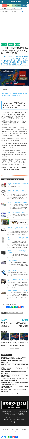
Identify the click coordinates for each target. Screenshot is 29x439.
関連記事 (4, 331)
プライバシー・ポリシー (14, 429)
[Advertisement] (14, 27)
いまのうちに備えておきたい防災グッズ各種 (17, 183)
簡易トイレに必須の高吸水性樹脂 (16, 212)
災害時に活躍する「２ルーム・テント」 (18, 291)
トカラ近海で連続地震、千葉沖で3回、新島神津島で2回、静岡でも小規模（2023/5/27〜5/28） (14, 379)
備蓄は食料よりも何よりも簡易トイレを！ (17, 191)
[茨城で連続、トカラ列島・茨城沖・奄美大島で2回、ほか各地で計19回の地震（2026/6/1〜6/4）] (5, 336)
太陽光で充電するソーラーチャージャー (18, 261)
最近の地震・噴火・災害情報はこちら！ (10, 9)
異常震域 (20, 313)
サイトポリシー (6, 429)
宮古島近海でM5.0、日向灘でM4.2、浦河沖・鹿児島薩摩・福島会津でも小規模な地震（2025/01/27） (13, 357)
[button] (26, 2)
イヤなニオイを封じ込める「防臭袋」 (17, 202)
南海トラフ (13, 313)
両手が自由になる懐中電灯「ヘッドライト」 (17, 228)
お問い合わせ (23, 429)
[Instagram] (14, 422)
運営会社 (14, 431)
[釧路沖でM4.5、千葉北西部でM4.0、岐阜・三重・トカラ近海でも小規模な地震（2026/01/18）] (24, 336)
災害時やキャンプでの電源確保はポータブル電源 (17, 251)
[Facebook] (11, 422)
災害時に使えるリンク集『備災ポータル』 (11, 11)
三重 (8, 313)
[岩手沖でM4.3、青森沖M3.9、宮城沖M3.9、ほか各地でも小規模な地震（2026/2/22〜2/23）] (14, 336)
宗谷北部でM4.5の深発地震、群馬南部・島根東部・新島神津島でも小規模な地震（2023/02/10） (14, 383)
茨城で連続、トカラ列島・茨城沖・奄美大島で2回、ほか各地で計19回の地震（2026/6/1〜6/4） (5, 344)
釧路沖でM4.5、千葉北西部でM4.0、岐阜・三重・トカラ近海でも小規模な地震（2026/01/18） (24, 344)
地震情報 (17, 44)
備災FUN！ (4, 44)
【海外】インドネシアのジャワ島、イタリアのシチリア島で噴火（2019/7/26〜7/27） (7, 324)
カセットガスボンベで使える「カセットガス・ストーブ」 (17, 280)
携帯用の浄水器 (12, 271)
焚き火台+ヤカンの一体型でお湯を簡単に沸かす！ (18, 238)
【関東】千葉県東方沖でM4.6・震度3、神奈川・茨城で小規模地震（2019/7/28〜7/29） (22, 324)
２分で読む (11, 44)
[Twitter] (17, 422)
